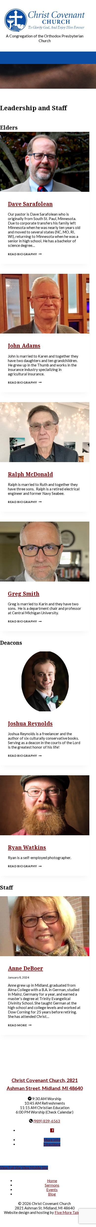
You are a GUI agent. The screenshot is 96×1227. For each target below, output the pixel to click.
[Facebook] (52, 1130)
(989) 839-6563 (46, 1121)
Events (52, 1189)
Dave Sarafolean (30, 203)
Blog (52, 1194)
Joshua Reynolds (30, 723)
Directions (52, 1144)
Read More (20, 1025)
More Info (52, 1140)
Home (52, 1180)
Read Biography (25, 254)
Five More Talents (70, 1212)
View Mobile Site (35, 1168)
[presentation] (44, 162)
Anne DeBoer (25, 968)
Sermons (52, 1185)
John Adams (24, 345)
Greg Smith (23, 593)
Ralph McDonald (30, 474)
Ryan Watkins (27, 847)
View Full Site (11, 1168)
